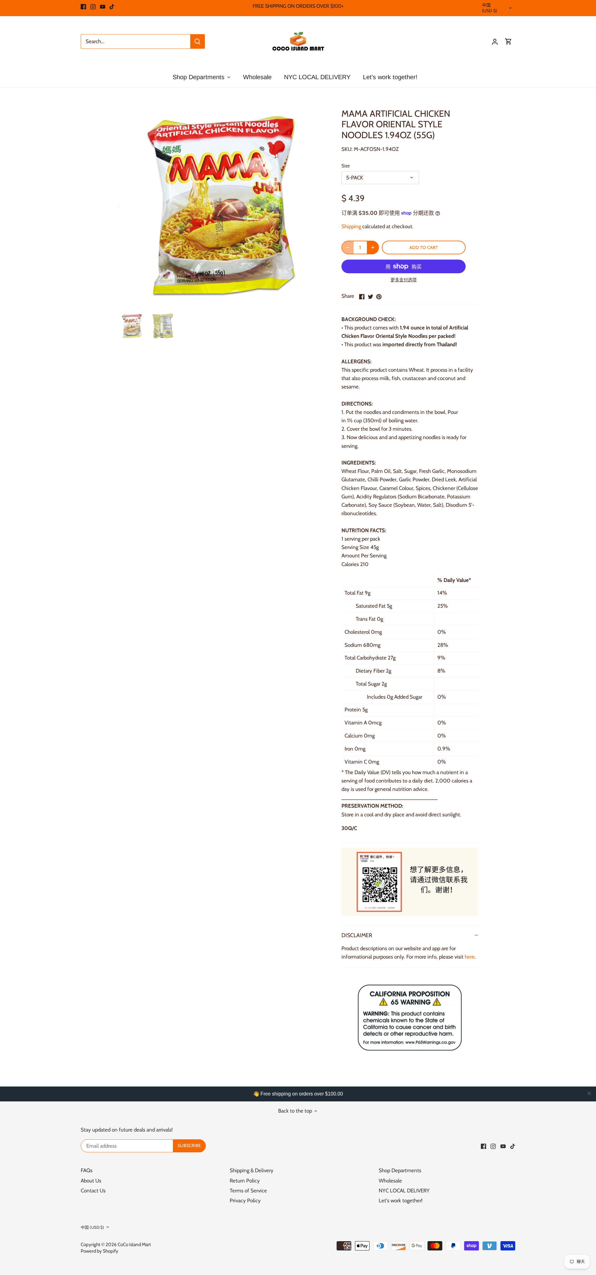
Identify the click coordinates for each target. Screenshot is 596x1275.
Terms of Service (248, 1190)
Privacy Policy (245, 1200)
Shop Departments (400, 1170)
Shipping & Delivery (251, 1170)
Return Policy (245, 1180)
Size (345, 166)
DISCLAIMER (356, 935)
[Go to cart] (508, 41)
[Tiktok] (112, 6)
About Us (91, 1180)
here (470, 957)
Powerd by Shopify (99, 1251)
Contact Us (93, 1190)
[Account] (495, 41)
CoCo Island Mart (134, 1244)
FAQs (87, 1170)
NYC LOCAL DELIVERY (404, 1190)
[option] (222, 205)
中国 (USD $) (489, 7)
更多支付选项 (404, 280)
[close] (589, 1093)
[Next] (317, 205)
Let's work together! (400, 1200)
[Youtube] (102, 6)
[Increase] (373, 247)
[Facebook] (83, 6)
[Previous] (127, 205)
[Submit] (197, 41)
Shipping (351, 226)
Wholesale (390, 1180)
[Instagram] (93, 6)
